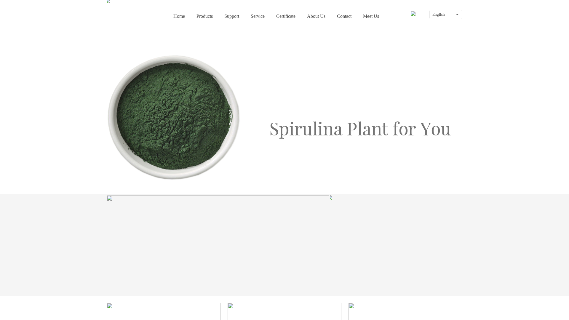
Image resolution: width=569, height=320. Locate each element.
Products (204, 16)
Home (179, 16)
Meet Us (371, 16)
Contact (344, 16)
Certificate (285, 16)
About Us (316, 16)
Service (258, 16)
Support (231, 16)
